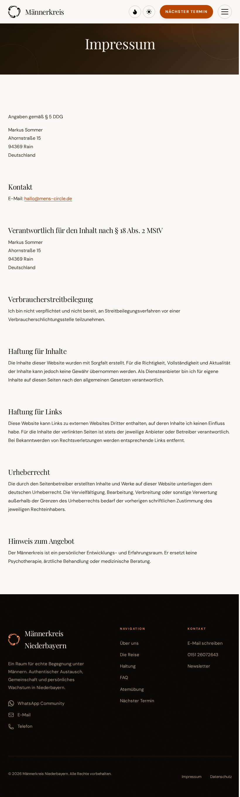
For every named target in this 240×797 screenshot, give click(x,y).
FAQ (124, 678)
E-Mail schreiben (205, 643)
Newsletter (199, 666)
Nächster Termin (186, 11)
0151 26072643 (203, 655)
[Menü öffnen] (225, 12)
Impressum (192, 776)
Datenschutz (221, 776)
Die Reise (129, 655)
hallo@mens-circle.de (48, 198)
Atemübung (132, 689)
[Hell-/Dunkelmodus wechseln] (149, 12)
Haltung (128, 666)
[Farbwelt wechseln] (135, 12)
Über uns (129, 643)
